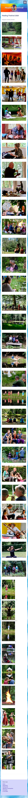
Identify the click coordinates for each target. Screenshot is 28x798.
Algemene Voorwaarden (8, 788)
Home (4, 784)
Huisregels (5, 790)
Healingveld (5, 787)
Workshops (5, 785)
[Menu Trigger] (25, 2)
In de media (5, 791)
